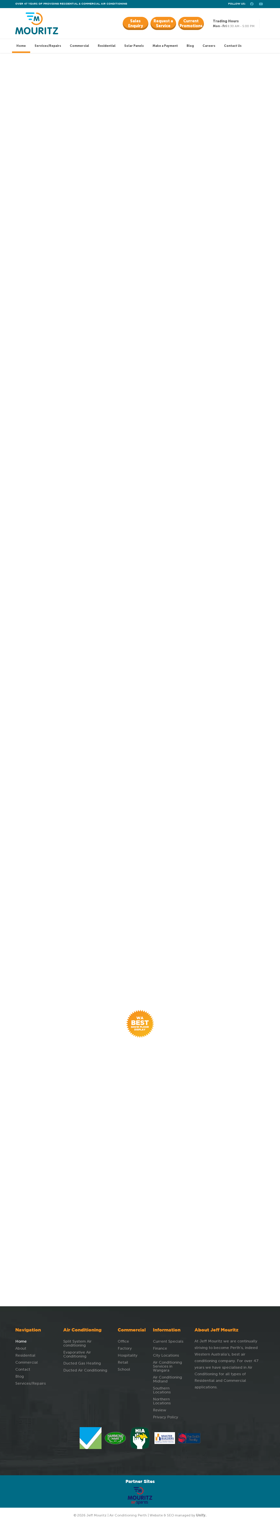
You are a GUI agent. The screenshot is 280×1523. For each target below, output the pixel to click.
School (124, 1369)
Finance (160, 1348)
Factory (125, 1348)
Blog (19, 1376)
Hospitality (127, 1355)
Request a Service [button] (163, 23)
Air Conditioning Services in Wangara (167, 1366)
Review (159, 1410)
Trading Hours (226, 21)
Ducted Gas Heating (82, 1363)
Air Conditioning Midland (167, 1379)
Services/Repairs (30, 1383)
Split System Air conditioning (77, 1343)
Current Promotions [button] (191, 23)
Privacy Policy (165, 1417)
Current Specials (168, 1341)
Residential (25, 1355)
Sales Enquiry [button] (135, 23)
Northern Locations (162, 1401)
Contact (22, 1369)
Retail (123, 1362)
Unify (200, 1515)
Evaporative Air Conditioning (77, 1354)
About (20, 1348)
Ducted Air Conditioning (85, 1370)
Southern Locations (162, 1390)
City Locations (166, 1355)
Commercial (26, 1362)
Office (123, 1341)
